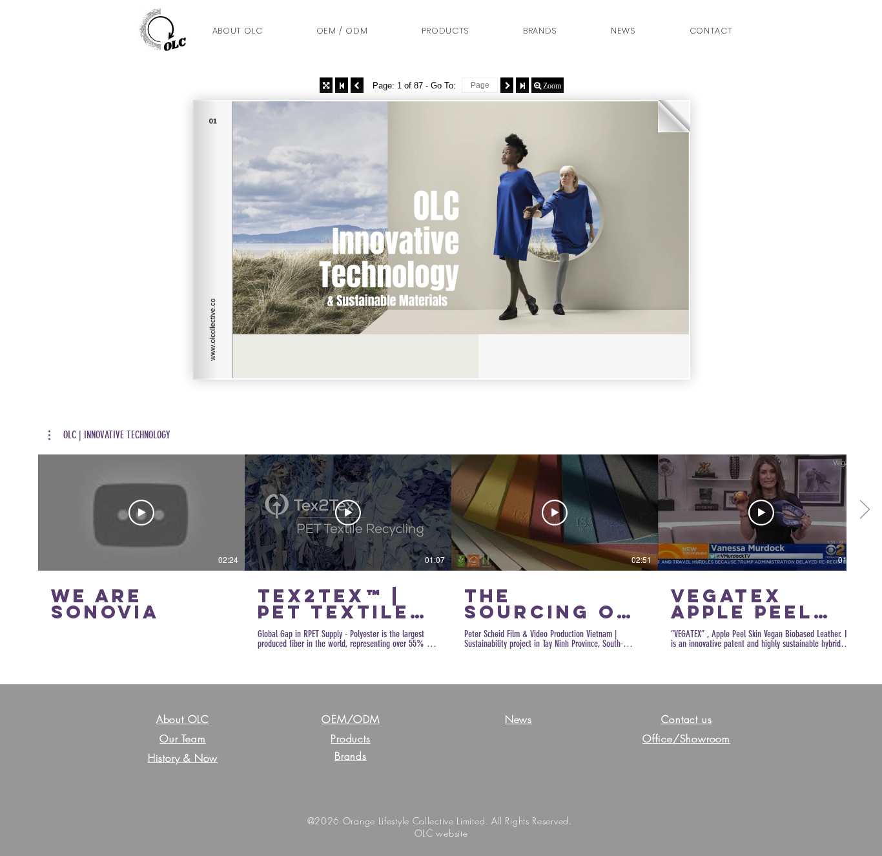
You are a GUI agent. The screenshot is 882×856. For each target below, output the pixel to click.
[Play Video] (141, 512)
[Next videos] (864, 510)
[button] (711, 31)
